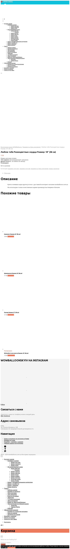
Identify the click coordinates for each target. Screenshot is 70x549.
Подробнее (11, 355)
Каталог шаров (8, 23)
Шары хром (14, 28)
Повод (6, 46)
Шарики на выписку (13, 48)
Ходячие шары (15, 39)
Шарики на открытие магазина (16, 64)
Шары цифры (14, 36)
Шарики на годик (9, 440)
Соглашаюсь (11, 547)
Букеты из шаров (12, 52)
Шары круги (14, 35)
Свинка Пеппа (14, 60)
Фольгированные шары (14, 29)
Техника (16, 32)
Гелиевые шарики (12, 24)
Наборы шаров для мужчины (13, 443)
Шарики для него (13, 168)
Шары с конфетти (12, 42)
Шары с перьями (12, 44)
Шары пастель (15, 26)
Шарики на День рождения (31, 147)
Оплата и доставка (9, 70)
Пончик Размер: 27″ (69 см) (11, 312)
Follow (3, 404)
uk (1, 525)
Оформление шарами (9, 63)
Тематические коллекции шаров (16, 58)
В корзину (11, 236)
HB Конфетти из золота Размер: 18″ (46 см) (16, 353)
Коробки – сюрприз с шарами (13, 442)
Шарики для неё (25, 168)
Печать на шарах (8, 69)
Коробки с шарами (9, 67)
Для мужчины (11, 49)
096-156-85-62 (5, 416)
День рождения (12, 55)
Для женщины (11, 51)
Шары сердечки (54, 168)
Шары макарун (15, 27)
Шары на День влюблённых (15, 57)
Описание (7, 173)
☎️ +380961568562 (7, 1)
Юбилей (10, 61)
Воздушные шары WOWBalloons (11, 147)
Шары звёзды (15, 34)
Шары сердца (14, 33)
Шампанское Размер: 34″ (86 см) (13, 273)
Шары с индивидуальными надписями (17, 41)
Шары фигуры (14, 30)
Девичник (10, 53)
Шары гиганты (11, 45)
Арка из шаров (11, 65)
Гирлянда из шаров (13, 66)
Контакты (7, 522)
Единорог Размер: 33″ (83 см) (12, 234)
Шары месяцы (14, 38)
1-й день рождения (13, 54)
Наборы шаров (12, 47)
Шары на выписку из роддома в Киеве (16, 438)
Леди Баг (13, 59)
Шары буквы (14, 40)
